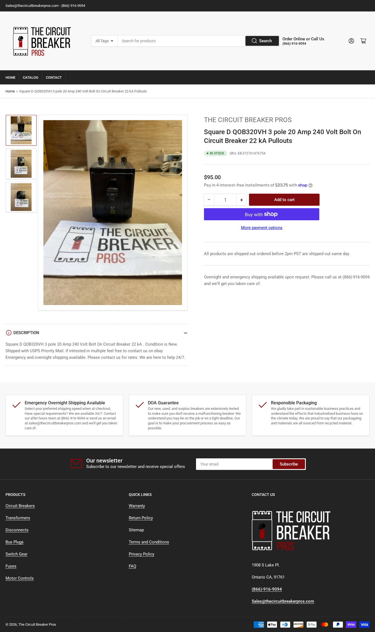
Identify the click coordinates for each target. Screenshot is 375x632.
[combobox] (199, 41)
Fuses (10, 566)
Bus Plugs (14, 542)
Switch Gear (16, 554)
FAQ (132, 566)
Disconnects (17, 529)
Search (265, 40)
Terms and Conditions (149, 542)
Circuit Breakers (20, 505)
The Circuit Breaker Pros (248, 120)
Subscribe (289, 464)
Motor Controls (19, 578)
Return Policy (141, 517)
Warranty (137, 505)
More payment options (261, 227)
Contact (54, 77)
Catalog (30, 77)
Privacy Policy (141, 554)
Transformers (17, 517)
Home (10, 77)
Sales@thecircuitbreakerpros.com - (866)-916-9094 (45, 6)
